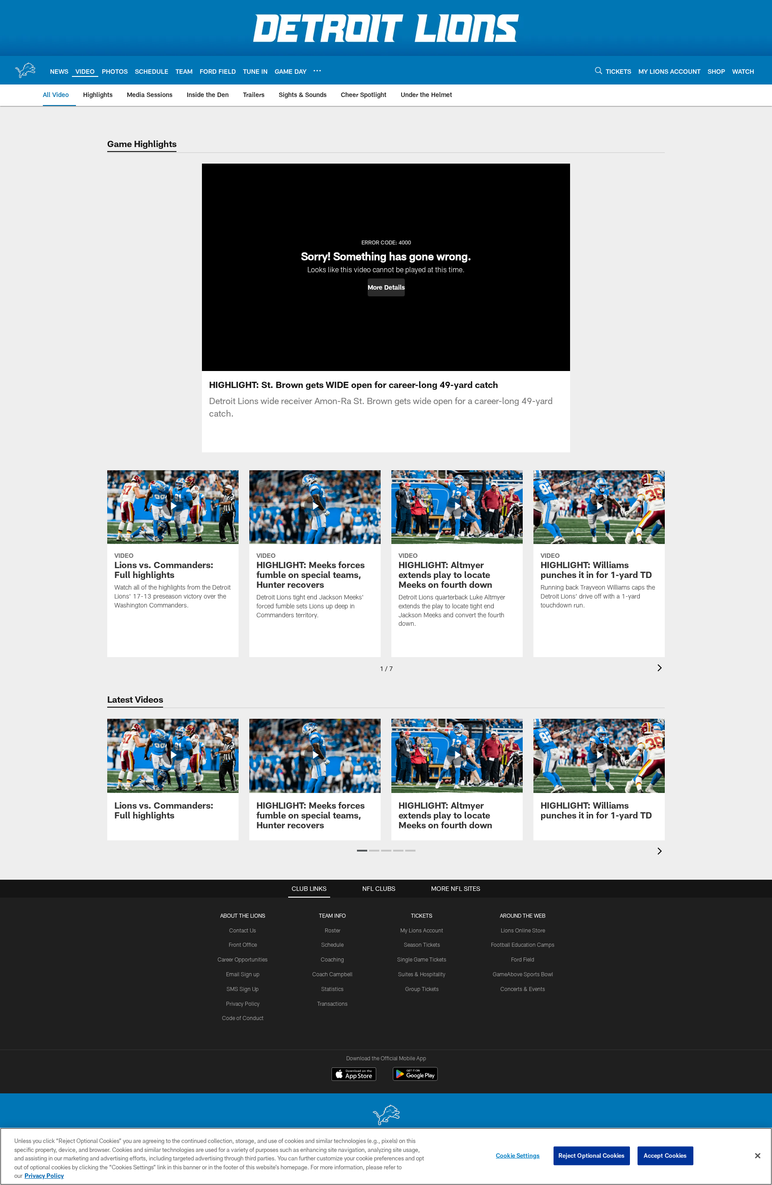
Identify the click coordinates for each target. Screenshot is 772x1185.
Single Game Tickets (421, 959)
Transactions (332, 1003)
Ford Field (522, 959)
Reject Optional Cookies (591, 1155)
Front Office (243, 944)
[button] (386, 287)
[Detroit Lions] (386, 1116)
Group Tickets (422, 989)
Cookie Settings (518, 1155)
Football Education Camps (522, 944)
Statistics (332, 989)
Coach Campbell (332, 974)
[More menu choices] (317, 70)
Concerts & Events (522, 989)
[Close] (758, 1156)
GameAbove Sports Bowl (523, 974)
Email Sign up (243, 974)
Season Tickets (422, 944)
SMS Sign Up (243, 989)
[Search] (598, 70)
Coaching (332, 959)
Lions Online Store (523, 930)
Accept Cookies (665, 1155)
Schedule (332, 944)
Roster (332, 930)
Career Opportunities (243, 959)
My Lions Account (421, 930)
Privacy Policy (243, 1003)
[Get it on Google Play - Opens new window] (415, 1078)
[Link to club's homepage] (25, 70)
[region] (386, 1156)
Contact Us (242, 930)
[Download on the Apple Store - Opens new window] (354, 1075)
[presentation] (661, 669)
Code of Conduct (243, 1018)
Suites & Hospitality (421, 974)
